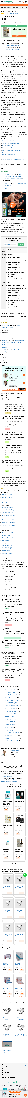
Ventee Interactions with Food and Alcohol (14, 159)
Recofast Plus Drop (7, 497)
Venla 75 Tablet (9, 719)
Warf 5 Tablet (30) (7, 545)
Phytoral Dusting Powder (9, 538)
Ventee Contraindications (9, 154)
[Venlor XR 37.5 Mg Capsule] (20, 980)
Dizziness (4, 340)
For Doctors (5, 1070)
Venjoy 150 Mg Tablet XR (12, 733)
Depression (8, 174)
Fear (6, 188)
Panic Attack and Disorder (12, 191)
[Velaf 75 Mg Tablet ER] (8, 903)
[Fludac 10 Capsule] (8, 956)
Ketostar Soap (6, 535)
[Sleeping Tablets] (8, 842)
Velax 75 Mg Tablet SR (11, 735)
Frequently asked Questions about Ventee (14, 157)
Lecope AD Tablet (7, 494)
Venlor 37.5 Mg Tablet (11, 711)
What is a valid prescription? (12, 45)
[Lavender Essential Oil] (20, 842)
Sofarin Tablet (6, 550)
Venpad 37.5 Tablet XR (11, 692)
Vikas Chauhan (14, 751)
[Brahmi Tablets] (20, 794)
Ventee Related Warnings (9, 148)
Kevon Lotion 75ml (7, 532)
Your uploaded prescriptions (12, 49)
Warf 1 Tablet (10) (7, 548)
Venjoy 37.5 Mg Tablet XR (12, 700)
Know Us (4, 1065)
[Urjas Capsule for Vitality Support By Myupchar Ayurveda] (8, 794)
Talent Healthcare (14, 39)
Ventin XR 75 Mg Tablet (11, 705)
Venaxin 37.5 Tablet (10, 689)
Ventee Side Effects (8, 145)
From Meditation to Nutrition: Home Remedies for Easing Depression (13, 176)
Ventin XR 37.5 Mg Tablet (12, 703)
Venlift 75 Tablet (9, 727)
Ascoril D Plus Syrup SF (8, 512)
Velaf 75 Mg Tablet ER (11, 695)
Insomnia (4, 347)
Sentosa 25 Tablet (10, 724)
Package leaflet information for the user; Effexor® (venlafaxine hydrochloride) (13, 780)
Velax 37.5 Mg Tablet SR (11, 738)
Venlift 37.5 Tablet (10, 730)
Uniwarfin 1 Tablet (7, 553)
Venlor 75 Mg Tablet (10, 708)
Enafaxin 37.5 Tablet (10, 714)
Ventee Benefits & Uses (8, 141)
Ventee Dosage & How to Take (10, 143)
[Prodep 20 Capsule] (8, 980)
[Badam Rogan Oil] (8, 818)
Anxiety (7, 183)
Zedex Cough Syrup (7, 507)
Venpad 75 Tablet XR (10, 697)
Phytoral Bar (5, 540)
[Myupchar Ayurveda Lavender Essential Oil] (6, 32)
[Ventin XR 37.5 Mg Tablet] (20, 927)
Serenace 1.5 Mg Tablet (9, 520)
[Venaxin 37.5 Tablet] (8, 879)
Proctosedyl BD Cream (8, 515)
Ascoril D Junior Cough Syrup (10, 510)
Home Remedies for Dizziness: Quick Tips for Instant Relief (13, 342)
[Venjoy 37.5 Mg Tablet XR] (8, 927)
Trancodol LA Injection (8, 528)
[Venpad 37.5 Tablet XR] (20, 879)
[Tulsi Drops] (20, 818)
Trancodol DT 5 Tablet (8, 525)
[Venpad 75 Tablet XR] (20, 903)
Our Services (5, 1068)
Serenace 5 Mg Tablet (8, 522)
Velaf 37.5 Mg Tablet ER (11, 741)
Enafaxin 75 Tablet (10, 716)
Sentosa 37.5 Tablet (10, 722)
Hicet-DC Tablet (6, 503)
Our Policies (5, 1066)
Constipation (5, 325)
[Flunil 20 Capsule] (20, 956)
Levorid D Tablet (7, 500)
